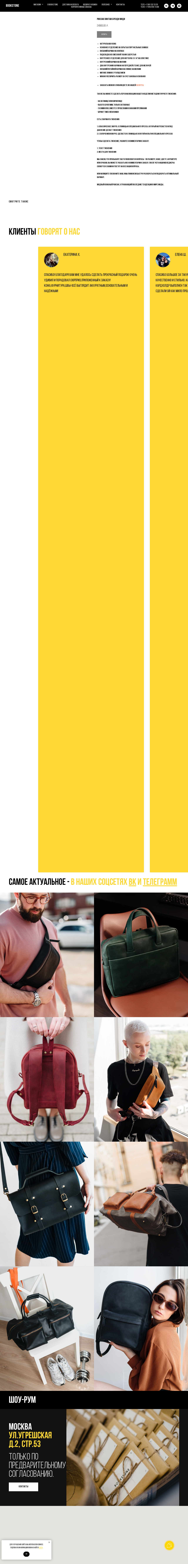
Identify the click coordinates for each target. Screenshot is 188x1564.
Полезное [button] (106, 5)
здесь (41, 1548)
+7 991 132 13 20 (151, 5)
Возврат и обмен (90, 5)
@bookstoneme (47, 954)
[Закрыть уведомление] (49, 1542)
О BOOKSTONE (52, 5)
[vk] (166, 6)
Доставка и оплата (70, 5)
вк (132, 882)
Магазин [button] (37, 5)
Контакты (120, 5)
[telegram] (173, 6)
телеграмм (160, 882)
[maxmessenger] (179, 6)
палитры (140, 85)
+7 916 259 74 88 (152, 7)
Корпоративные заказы (81, 7)
